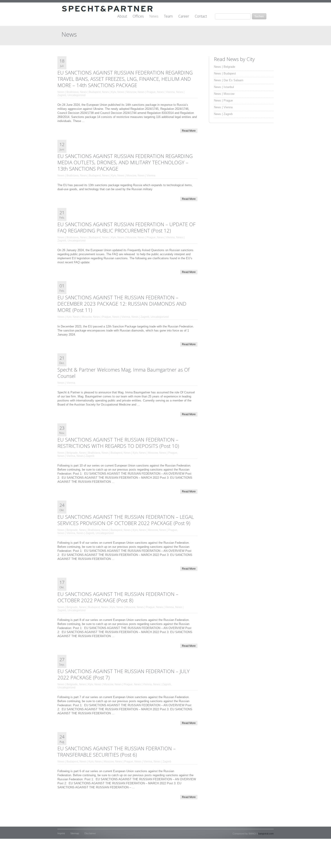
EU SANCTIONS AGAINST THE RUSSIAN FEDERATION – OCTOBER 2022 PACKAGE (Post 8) (117, 597)
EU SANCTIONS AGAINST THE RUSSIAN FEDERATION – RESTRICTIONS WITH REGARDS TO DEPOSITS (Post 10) (118, 442)
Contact (201, 16)
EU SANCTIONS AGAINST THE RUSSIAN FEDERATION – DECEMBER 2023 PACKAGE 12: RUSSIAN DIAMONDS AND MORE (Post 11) (121, 303)
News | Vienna (166, 92)
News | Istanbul (224, 87)
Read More (189, 130)
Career (183, 16)
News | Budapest (90, 92)
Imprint (61, 833)
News (153, 16)
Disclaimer (90, 833)
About (122, 16)
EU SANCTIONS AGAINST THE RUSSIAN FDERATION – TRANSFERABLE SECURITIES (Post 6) (116, 751)
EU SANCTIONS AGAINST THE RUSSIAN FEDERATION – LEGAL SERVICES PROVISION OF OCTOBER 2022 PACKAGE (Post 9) (125, 519)
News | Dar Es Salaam (228, 80)
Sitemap (74, 833)
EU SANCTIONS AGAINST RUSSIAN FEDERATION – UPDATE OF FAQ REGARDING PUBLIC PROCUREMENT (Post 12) (126, 227)
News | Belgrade (67, 452)
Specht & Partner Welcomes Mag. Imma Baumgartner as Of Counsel (123, 372)
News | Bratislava (68, 92)
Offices (138, 16)
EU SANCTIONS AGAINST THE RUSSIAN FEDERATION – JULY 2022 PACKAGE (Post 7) (123, 674)
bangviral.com (266, 833)
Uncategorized (77, 95)
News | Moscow (126, 92)
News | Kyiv (109, 92)
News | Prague (147, 92)
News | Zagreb (140, 316)
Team (168, 16)
